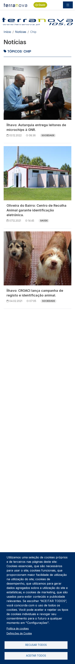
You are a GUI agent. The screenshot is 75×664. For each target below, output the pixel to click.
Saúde (44, 220)
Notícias (20, 32)
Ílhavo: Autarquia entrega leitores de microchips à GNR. (36, 127)
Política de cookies (18, 628)
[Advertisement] (37, 349)
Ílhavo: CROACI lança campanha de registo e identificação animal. (35, 293)
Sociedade (48, 135)
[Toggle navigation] (68, 4)
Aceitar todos (36, 655)
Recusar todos (36, 644)
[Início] (15, 5)
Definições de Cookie (19, 633)
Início (7, 32)
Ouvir (41, 4)
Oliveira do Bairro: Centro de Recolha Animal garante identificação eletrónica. (36, 210)
